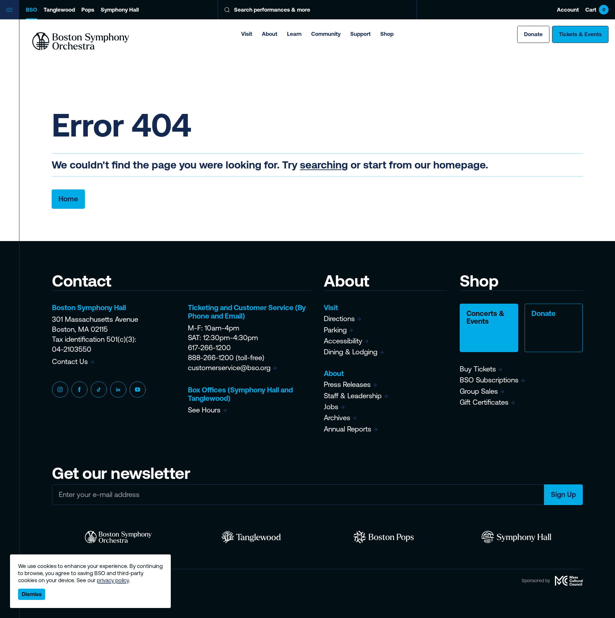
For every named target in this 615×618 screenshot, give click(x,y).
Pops (87, 9)
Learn (294, 34)
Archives (337, 418)
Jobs (331, 407)
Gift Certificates (484, 402)
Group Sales (479, 391)
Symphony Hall (120, 9)
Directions (339, 319)
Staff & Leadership (353, 396)
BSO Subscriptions (489, 380)
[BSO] (118, 537)
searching (324, 165)
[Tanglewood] (251, 537)
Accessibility (343, 341)
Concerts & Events (485, 317)
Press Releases (347, 384)
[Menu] (9, 9)
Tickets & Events (580, 34)
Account (568, 9)
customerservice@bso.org (229, 368)
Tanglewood (59, 9)
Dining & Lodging (350, 352)
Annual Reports (347, 429)
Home (68, 199)
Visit (246, 34)
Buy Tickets (478, 369)
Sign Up (563, 495)
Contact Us (70, 362)
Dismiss (32, 594)
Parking (335, 330)
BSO (31, 9)
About (269, 34)
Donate (533, 34)
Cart (595, 9)
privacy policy (113, 580)
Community (326, 34)
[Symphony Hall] (516, 537)
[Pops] (383, 537)
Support (360, 34)
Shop (387, 34)
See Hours (204, 410)
